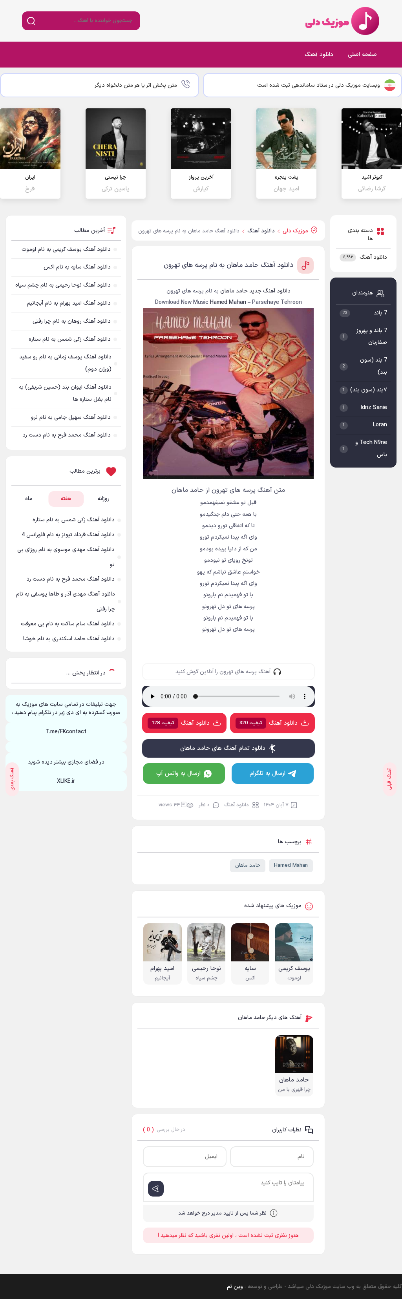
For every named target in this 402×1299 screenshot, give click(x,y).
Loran (380, 425)
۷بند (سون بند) (368, 390)
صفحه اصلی (362, 54)
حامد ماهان (247, 866)
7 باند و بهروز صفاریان (371, 337)
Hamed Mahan (291, 866)
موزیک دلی (341, 21)
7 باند (380, 313)
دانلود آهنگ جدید (270, 291)
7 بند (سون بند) (373, 366)
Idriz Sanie (374, 408)
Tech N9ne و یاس (371, 448)
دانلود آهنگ (319, 54)
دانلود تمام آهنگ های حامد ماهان (222, 748)
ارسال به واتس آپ (178, 773)
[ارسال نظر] (156, 1189)
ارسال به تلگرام (267, 773)
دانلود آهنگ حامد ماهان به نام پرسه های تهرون (228, 265)
